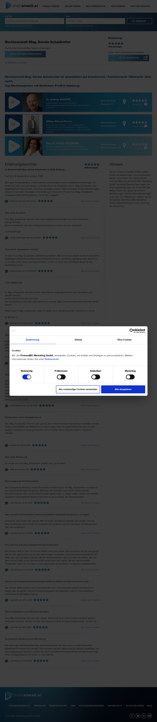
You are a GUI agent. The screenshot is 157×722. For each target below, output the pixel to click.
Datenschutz (52, 359)
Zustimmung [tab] (32, 339)
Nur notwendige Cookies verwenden (78, 389)
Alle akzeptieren (123, 389)
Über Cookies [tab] (124, 339)
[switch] (61, 376)
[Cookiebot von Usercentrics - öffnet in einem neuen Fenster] (131, 331)
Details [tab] (78, 339)
